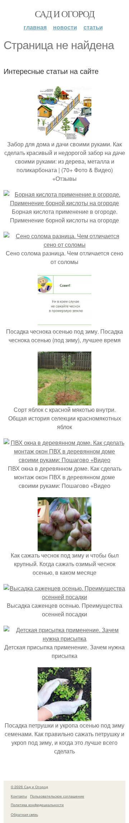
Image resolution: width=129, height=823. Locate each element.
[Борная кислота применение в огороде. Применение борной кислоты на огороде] (64, 203)
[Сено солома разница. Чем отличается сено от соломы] (64, 244)
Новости (65, 27)
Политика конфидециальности (37, 804)
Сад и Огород (65, 14)
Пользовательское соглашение (57, 796)
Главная (35, 27)
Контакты (19, 796)
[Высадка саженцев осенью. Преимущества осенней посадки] (64, 597)
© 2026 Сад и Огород (29, 786)
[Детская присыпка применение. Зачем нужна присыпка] (64, 638)
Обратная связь (24, 814)
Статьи (93, 27)
